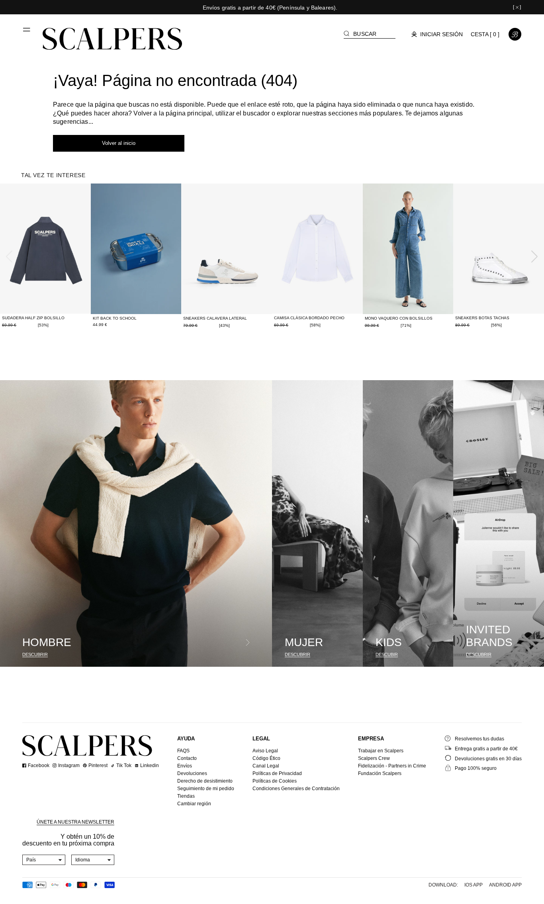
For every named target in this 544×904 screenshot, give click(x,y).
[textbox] (44, 859)
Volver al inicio (118, 143)
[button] (27, 32)
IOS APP (473, 885)
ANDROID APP (505, 885)
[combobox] (44, 859)
